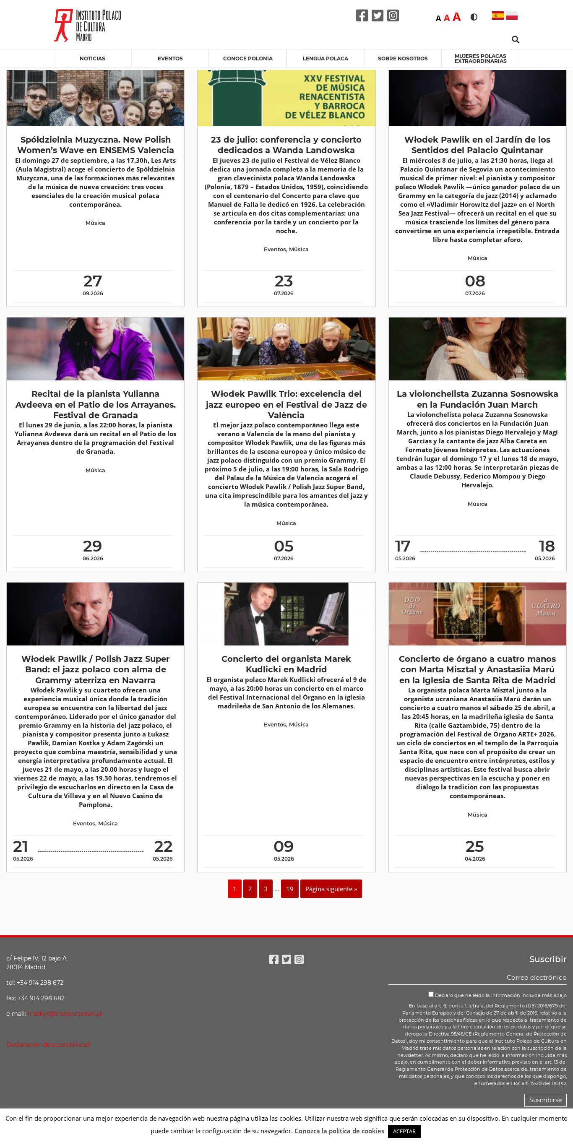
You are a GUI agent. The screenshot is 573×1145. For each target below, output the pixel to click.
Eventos (170, 58)
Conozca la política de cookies (339, 1131)
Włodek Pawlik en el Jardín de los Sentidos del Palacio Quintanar (477, 145)
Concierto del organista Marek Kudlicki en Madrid (286, 664)
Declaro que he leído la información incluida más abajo (500, 995)
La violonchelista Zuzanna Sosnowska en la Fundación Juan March (477, 399)
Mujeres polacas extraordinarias (481, 58)
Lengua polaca (325, 58)
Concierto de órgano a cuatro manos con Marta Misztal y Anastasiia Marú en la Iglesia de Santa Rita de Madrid (477, 669)
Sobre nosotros (403, 58)
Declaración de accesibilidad (48, 1045)
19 (290, 889)
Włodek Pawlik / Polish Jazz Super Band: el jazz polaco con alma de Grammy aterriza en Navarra (95, 669)
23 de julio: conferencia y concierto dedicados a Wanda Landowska (286, 145)
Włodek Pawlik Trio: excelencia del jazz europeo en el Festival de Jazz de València (286, 404)
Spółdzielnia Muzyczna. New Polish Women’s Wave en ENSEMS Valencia (95, 145)
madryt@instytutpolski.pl (65, 1013)
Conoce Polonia (248, 58)
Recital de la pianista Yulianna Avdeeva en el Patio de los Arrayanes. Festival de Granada (96, 404)
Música (95, 223)
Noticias (92, 58)
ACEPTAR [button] (404, 1131)
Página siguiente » (331, 889)
